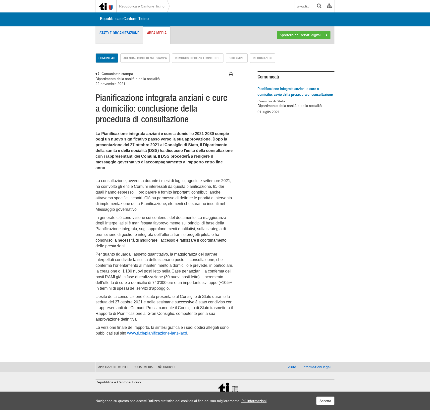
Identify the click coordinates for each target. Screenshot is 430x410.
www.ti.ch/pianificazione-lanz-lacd (157, 333)
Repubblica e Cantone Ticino (141, 6)
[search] (319, 6)
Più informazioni (254, 401)
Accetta (325, 401)
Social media (143, 367)
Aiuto (292, 367)
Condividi (168, 367)
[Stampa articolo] (231, 74)
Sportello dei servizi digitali (300, 35)
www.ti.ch (304, 6)
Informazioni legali (317, 367)
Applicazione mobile (113, 367)
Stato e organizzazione (119, 33)
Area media (156, 33)
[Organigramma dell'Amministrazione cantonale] (329, 6)
